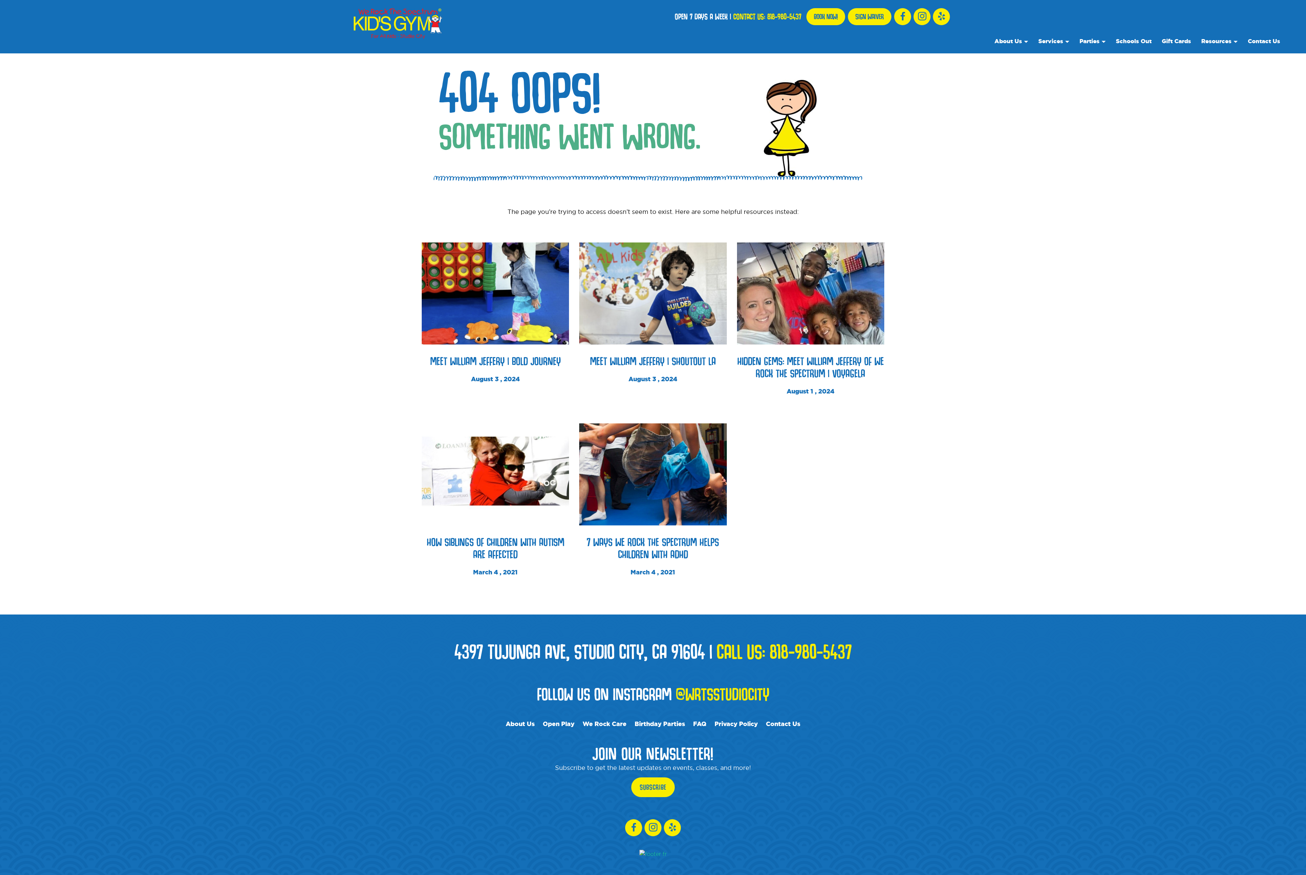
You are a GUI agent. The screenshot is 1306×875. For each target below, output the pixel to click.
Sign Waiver (869, 16)
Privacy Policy (736, 723)
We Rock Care (604, 723)
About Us (1008, 41)
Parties (1089, 41)
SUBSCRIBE (653, 787)
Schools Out (1134, 41)
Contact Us (1264, 41)
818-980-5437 (784, 16)
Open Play (558, 723)
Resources (1216, 41)
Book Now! (826, 16)
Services (1050, 41)
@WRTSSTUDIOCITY (722, 694)
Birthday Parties (660, 723)
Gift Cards (1176, 41)
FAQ (699, 723)
